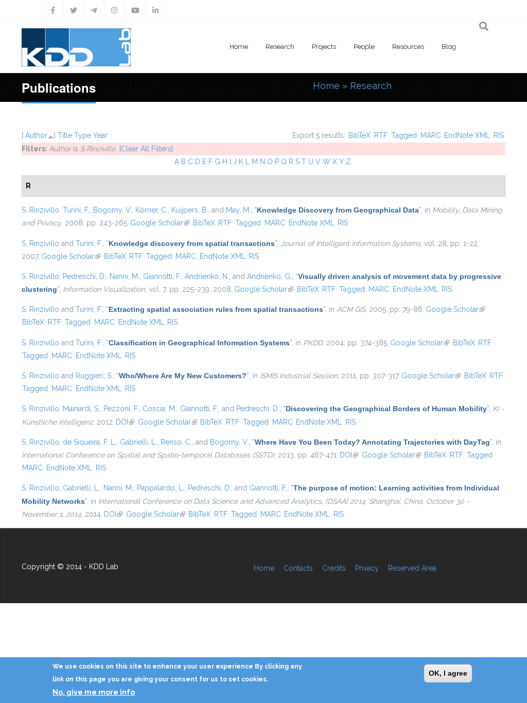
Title (65, 135)
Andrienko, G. (269, 276)
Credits (334, 568)
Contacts (298, 568)
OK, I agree (448, 673)
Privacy (367, 568)
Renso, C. (176, 442)
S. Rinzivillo (40, 210)
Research (280, 46)
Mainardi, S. (81, 409)
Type (82, 135)
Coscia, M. (160, 409)
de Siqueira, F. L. (89, 442)
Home (239, 46)
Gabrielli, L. (138, 442)
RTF (381, 135)
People (364, 46)
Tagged (404, 135)
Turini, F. (76, 210)
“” (337, 210)
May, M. (238, 210)
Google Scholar (159, 223)
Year (100, 135)
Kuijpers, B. (189, 210)
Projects (324, 46)
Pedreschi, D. (84, 276)
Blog (449, 46)
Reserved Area (412, 568)
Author (36, 135)
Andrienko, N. (207, 276)
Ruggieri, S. (94, 376)
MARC (430, 135)
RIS (499, 135)
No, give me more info (93, 692)
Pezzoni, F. (121, 409)
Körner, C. (151, 210)
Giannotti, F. (162, 276)
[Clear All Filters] (146, 149)
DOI (125, 422)
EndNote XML (467, 135)
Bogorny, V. (112, 210)
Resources (408, 46)
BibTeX (359, 135)
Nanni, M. (124, 276)
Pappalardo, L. (160, 488)
